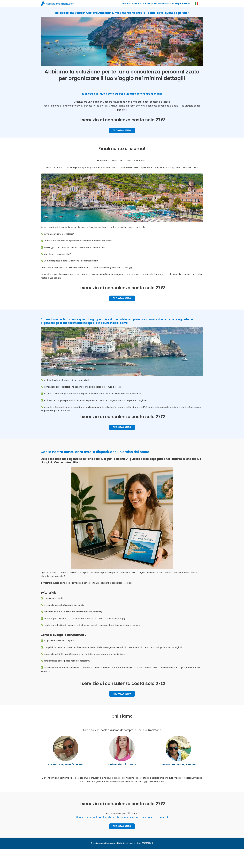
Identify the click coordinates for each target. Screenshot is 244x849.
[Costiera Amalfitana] (57, 3)
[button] (132, 3)
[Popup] (196, 3)
